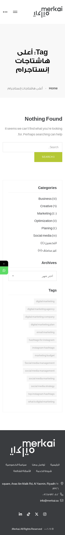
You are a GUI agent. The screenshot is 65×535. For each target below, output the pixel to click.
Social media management (40, 363)
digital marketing (45, 301)
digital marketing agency (41, 309)
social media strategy (43, 386)
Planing (49, 228)
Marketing (47, 213)
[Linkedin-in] (20, 514)
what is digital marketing (41, 401)
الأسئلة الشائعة (22, 471)
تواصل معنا (38, 464)
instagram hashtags (43, 347)
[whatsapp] (4, 270)
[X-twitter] (36, 514)
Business (47, 199)
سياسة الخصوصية (16, 464)
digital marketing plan (43, 324)
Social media (45, 235)
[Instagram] (44, 514)
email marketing (46, 332)
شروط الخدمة (44, 471)
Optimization (45, 221)
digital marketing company (40, 316)
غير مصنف (47, 250)
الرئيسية (54, 464)
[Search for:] (32, 147)
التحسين (49, 243)
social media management (40, 370)
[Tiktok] (28, 514)
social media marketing (42, 378)
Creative (48, 206)
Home (53, 88)
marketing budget (45, 355)
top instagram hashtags (41, 394)
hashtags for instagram (42, 340)
